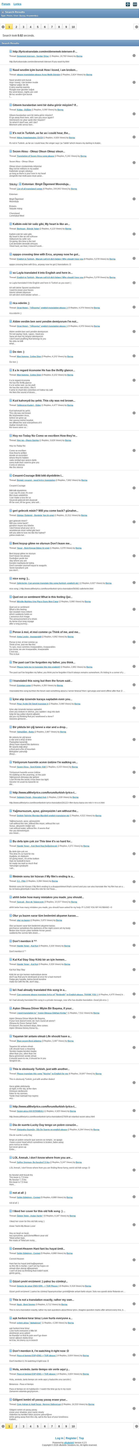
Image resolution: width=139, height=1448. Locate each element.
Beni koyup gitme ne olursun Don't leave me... (42, 543)
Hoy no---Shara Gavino (28, 440)
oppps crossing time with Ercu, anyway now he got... (46, 254)
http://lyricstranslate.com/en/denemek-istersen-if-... (45, 51)
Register (71, 1438)
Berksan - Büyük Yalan (28, 229)
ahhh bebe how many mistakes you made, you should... (48, 897)
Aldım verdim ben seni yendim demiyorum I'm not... (45, 321)
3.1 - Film (21, 881)
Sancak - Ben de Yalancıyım (30, 902)
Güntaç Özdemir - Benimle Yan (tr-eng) (35, 515)
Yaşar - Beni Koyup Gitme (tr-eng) (33, 548)
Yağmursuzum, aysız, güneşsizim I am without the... (45, 811)
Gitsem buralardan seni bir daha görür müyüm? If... (45, 105)
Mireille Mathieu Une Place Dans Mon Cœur (37, 601)
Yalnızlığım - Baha (25, 732)
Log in (59, 1438)
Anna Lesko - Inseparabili (29, 637)
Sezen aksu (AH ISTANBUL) (30, 1111)
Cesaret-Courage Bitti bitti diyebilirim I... (38, 475)
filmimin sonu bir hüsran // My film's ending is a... (44, 876)
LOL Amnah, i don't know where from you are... (42, 1157)
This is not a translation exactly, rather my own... (43, 1299)
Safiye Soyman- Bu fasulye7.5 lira (33, 1162)
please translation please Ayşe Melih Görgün (38, 74)
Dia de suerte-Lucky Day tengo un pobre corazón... (45, 1124)
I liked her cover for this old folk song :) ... (39, 1211)
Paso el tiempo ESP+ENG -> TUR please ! (37, 1355)
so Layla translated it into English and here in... (43, 272)
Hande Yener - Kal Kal (27, 946)
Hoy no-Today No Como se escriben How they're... (45, 435)
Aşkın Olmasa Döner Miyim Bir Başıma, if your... (43, 1008)
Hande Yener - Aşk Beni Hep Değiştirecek (37, 846)
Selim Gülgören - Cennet (28, 1197)
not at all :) (19, 1192)
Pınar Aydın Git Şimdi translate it (32, 704)
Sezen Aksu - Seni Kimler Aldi (31, 767)
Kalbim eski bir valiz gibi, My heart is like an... (41, 224)
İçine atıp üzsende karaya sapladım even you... (42, 699)
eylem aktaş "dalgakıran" (29, 1323)
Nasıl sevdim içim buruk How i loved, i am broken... (45, 70)
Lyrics (17, 4)
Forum (6, 4)
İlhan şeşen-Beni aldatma (29, 1041)
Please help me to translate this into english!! (38, 667)
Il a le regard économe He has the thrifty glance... (44, 370)
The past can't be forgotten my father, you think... (44, 662)
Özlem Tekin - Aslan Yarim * (30, 1216)
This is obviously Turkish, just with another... (41, 1069)
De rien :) (18, 351)
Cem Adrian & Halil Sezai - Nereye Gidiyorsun (39, 1404)
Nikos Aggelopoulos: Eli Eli (30, 138)
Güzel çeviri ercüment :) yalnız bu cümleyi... (40, 1281)
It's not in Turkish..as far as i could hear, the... (41, 133)
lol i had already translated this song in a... (39, 990)
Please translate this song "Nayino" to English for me (42, 1074)
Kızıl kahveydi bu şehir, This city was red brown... (44, 400)
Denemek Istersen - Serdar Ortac (33, 56)
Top (81, 1438)
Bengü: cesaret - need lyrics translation (36, 480)
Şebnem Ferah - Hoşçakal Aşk (31, 797)
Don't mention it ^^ (25, 941)
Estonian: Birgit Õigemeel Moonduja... (46, 184)
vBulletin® (69, 1443)
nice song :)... (21, 578)
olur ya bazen (23, 920)
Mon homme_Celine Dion (29, 356)
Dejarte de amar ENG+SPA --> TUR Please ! (38, 1286)
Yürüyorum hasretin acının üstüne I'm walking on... (45, 762)
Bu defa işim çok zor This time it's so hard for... (42, 841)
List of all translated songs (29, 189)
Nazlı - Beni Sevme (26, 1304)
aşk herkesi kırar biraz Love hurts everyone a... (42, 1318)
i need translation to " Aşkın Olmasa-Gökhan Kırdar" (42, 1013)
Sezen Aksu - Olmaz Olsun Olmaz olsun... (39, 151)
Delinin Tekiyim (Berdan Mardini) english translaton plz (43, 815)
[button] (9, 26)
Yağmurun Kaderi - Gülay (29, 405)
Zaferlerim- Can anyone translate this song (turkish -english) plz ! (48, 583)
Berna (79, 56)
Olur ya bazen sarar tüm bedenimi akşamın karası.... (45, 915)
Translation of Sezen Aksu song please (35, 156)
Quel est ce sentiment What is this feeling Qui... (42, 596)
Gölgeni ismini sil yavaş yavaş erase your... (40, 1399)
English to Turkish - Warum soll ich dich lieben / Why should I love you (50, 259)
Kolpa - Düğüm (24, 110)
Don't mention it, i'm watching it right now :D (41, 1350)
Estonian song (24, 685)
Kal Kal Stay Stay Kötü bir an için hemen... (39, 959)
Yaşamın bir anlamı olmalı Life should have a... (42, 1036)
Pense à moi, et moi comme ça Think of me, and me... (46, 632)
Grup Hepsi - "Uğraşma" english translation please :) (42, 308)
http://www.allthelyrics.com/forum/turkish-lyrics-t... (44, 792)
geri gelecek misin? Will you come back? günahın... (45, 510)
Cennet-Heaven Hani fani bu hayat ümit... (39, 1248)
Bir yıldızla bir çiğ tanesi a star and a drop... (40, 727)
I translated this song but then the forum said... (42, 680)
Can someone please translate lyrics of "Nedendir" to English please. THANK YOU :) (57, 994)
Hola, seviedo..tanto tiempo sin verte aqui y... (41, 1369)
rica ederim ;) (21, 303)
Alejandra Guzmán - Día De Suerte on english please (42, 1129)
